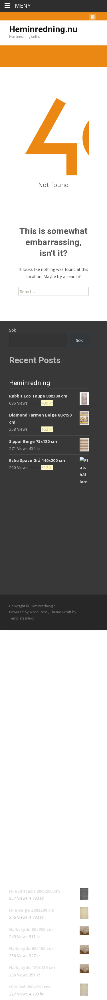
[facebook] (92, 18)
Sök (12, 330)
